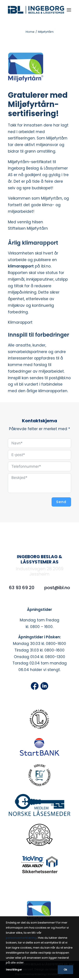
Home (30, 32)
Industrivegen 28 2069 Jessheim (39, 571)
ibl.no (46, 266)
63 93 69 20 (21, 588)
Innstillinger (14, 969)
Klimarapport (20, 322)
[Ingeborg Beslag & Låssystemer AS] (36, 10)
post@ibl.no (57, 588)
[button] (69, 10)
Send (61, 501)
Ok (65, 969)
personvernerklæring (21, 938)
